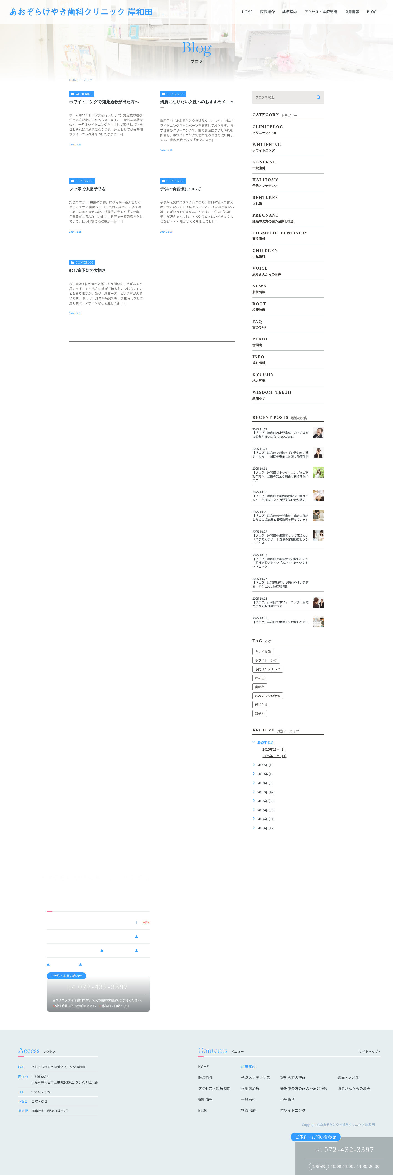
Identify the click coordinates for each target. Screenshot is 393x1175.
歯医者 (260, 687)
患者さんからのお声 (354, 1088)
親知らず (261, 704)
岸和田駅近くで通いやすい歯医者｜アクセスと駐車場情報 (280, 584)
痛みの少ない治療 (267, 695)
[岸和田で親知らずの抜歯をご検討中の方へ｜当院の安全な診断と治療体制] (318, 452)
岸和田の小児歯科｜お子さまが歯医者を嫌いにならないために (280, 435)
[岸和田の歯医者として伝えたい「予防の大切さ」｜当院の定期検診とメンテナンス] (318, 535)
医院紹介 (267, 12)
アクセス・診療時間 (321, 12)
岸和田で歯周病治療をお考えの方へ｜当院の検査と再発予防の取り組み (280, 498)
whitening (84, 94)
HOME (247, 12)
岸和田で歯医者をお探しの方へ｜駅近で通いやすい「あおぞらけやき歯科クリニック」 (280, 563)
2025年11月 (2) (273, 749)
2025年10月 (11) (274, 756)
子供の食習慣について (180, 189)
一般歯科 (248, 1099)
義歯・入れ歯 (348, 1077)
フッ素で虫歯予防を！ (89, 189)
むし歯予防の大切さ (87, 270)
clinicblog (175, 94)
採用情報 (352, 12)
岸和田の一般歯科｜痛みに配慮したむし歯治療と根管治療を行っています (280, 517)
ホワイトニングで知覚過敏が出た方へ (104, 101)
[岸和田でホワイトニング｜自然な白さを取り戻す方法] (318, 602)
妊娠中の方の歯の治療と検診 (304, 1088)
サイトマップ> (369, 1051)
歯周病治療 (250, 1088)
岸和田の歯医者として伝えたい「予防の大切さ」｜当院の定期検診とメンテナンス (280, 539)
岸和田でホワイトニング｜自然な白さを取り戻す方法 (280, 604)
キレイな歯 (263, 651)
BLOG (371, 12)
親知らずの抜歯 (293, 1077)
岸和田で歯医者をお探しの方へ (280, 622)
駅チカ (260, 713)
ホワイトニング (266, 660)
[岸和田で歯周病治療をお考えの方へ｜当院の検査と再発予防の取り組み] (318, 495)
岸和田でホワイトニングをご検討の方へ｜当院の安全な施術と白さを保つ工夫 (280, 476)
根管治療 (248, 1110)
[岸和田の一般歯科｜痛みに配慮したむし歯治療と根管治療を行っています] (318, 515)
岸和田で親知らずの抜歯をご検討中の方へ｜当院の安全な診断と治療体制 (280, 454)
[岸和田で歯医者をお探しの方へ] (318, 621)
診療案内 (289, 12)
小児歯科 (287, 1099)
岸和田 (260, 678)
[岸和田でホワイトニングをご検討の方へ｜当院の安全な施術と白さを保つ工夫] (318, 472)
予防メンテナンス (267, 669)
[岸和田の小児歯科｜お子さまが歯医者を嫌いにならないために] (318, 432)
